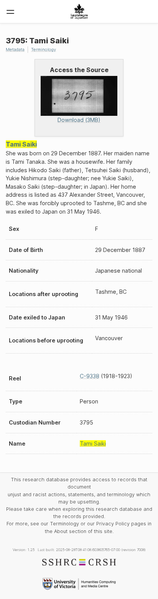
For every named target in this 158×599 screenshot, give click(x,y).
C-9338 (89, 376)
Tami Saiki (21, 144)
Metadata (15, 49)
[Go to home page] (79, 11)
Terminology (43, 49)
